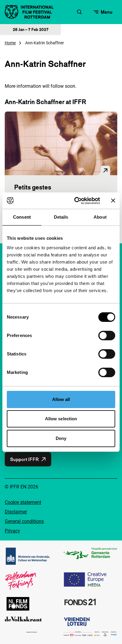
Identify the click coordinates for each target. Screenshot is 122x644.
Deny (61, 438)
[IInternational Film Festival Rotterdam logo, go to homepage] (29, 12)
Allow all (61, 399)
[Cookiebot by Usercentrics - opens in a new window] (75, 201)
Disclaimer (16, 512)
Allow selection (61, 418)
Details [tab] (61, 217)
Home (10, 42)
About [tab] (100, 217)
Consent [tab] (22, 217)
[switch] (106, 335)
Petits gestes (32, 187)
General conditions (24, 521)
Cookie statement (23, 502)
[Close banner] (113, 200)
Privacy (12, 531)
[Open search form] (79, 12)
